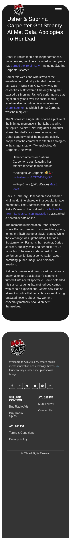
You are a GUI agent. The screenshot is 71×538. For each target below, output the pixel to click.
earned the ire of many (25, 65)
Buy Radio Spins (16, 415)
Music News (46, 403)
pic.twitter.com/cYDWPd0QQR (32, 177)
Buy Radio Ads (18, 406)
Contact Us (45, 410)
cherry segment (15, 107)
